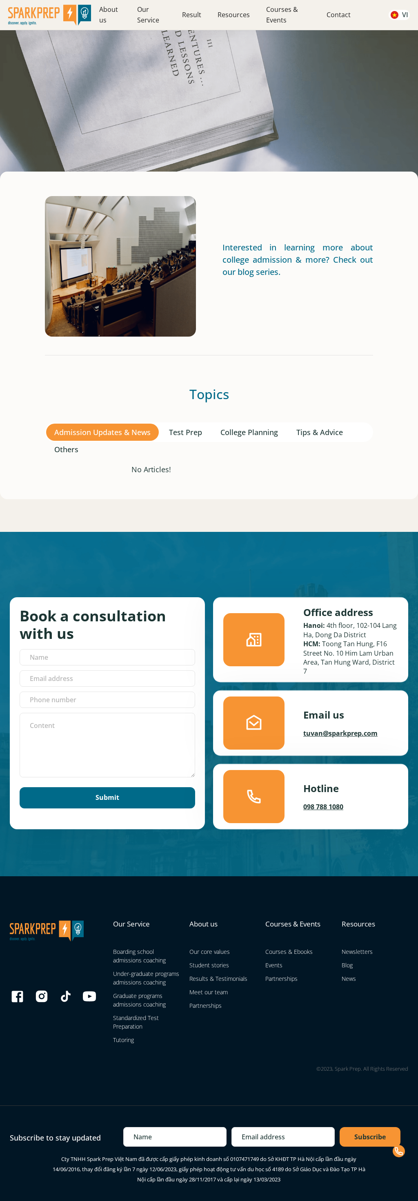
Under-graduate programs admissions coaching (146, 978)
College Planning (249, 432)
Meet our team (208, 992)
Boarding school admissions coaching (139, 956)
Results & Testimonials (218, 978)
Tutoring (123, 1040)
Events (273, 965)
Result (191, 14)
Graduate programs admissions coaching (139, 1000)
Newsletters (357, 951)
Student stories (209, 965)
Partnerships (205, 1005)
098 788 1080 (323, 806)
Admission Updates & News (102, 432)
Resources (234, 14)
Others (66, 449)
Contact (339, 14)
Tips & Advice (319, 432)
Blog (347, 965)
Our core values (209, 951)
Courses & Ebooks (289, 951)
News (349, 978)
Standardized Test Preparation (136, 1022)
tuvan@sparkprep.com (340, 733)
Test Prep (185, 432)
